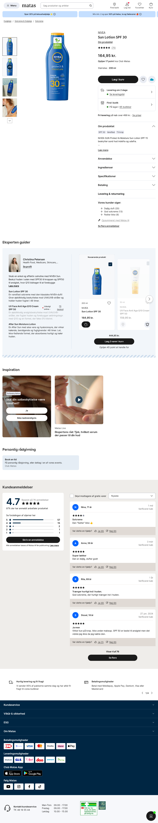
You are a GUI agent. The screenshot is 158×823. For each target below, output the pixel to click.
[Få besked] (147, 324)
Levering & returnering (111, 193)
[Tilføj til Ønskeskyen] (152, 79)
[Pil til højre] (155, 14)
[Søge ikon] (90, 5)
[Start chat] (151, 816)
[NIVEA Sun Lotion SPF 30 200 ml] (97, 295)
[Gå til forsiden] (29, 5)
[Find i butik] (123, 324)
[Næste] (9, 120)
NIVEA (101, 32)
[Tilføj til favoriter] (143, 79)
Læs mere (14, 286)
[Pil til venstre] (142, 692)
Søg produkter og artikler (56, 5)
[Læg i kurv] (86, 324)
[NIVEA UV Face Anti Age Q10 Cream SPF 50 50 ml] (135, 294)
